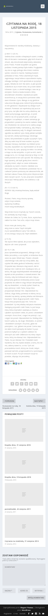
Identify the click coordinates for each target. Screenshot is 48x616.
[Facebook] (6, 364)
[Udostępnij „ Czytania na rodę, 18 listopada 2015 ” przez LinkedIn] (26, 384)
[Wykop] (8, 364)
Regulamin (8, 613)
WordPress (26, 610)
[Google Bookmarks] (13, 364)
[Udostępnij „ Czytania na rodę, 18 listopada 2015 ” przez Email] (31, 384)
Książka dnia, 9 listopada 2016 (18, 477)
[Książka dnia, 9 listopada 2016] (24, 462)
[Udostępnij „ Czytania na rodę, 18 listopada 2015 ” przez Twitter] (17, 384)
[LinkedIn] (16, 364)
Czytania (18, 32)
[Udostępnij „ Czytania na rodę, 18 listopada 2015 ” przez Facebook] (12, 384)
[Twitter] (11, 364)
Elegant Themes (27, 608)
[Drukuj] (21, 364)
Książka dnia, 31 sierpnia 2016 (18, 445)
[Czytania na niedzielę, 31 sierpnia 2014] (24, 526)
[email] (19, 364)
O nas (15, 613)
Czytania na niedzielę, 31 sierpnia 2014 (22, 541)
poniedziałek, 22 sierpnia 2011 (18, 509)
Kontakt (23, 613)
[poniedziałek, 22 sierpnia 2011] (24, 494)
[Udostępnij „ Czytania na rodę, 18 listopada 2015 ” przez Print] (35, 384)
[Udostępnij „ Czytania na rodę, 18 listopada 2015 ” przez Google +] (21, 384)
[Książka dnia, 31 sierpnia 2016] (24, 430)
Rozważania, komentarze (31, 32)
